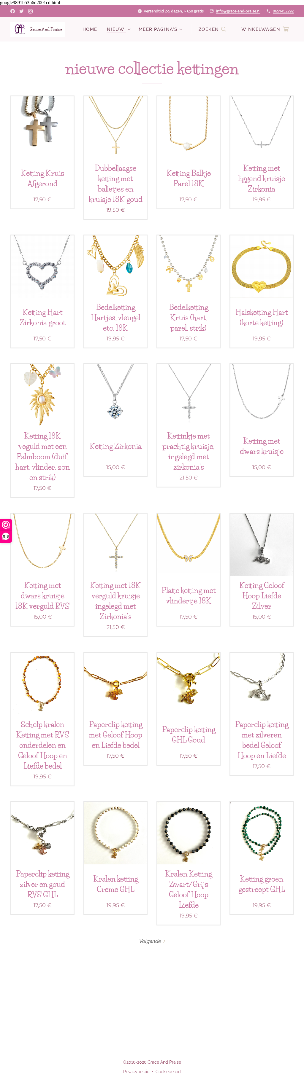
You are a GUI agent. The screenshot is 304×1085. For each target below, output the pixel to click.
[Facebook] (12, 11)
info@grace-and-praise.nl (238, 11)
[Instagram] (30, 11)
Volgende (150, 941)
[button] (212, 29)
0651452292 (283, 11)
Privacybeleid (136, 1071)
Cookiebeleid (168, 1071)
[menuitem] (91, 29)
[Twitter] (21, 11)
